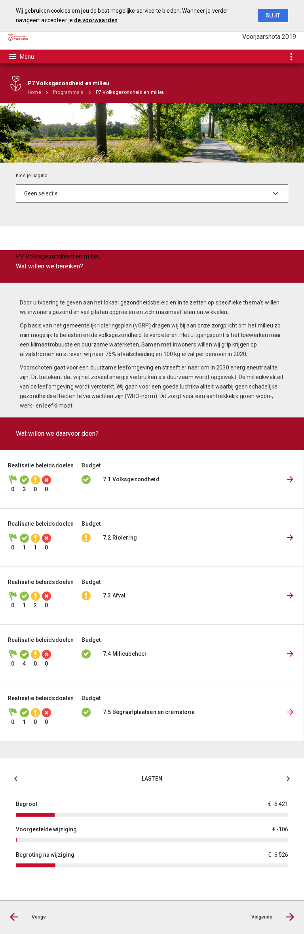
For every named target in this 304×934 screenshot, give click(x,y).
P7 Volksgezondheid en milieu (130, 92)
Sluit (273, 15)
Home (34, 92)
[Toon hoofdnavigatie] (21, 56)
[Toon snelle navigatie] (291, 56)
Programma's (68, 92)
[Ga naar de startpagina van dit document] (18, 37)
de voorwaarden (96, 20)
